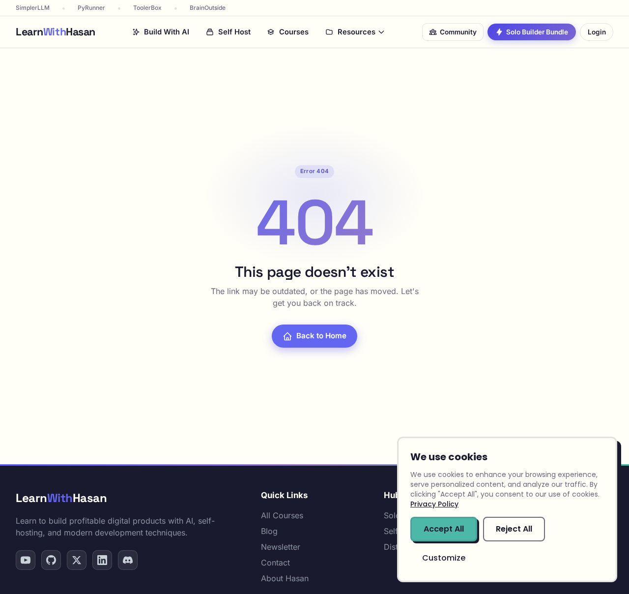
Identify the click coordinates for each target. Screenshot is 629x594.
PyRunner (91, 7)
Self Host (234, 32)
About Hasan (285, 578)
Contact (275, 562)
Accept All (444, 529)
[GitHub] (51, 560)
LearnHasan (61, 497)
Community (458, 32)
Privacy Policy (434, 504)
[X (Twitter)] (76, 560)
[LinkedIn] (102, 560)
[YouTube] (25, 560)
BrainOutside (208, 7)
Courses (294, 32)
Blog (269, 531)
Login (597, 32)
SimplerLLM (33, 7)
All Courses (282, 515)
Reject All (514, 529)
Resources (356, 32)
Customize (443, 558)
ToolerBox (147, 7)
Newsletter (280, 547)
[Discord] (128, 560)
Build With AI (166, 32)
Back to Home (321, 335)
